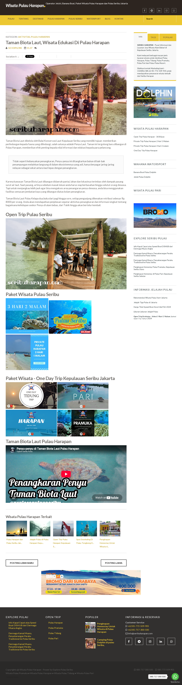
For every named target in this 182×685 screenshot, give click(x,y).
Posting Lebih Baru (22, 563)
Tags (153, 37)
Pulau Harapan (56, 18)
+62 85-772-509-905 (138, 626)
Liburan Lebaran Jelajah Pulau (146, 312)
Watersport (94, 18)
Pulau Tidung (54, 633)
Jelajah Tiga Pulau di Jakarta (145, 302)
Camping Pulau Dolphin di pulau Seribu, (105, 642)
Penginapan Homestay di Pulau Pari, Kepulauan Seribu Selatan (153, 275)
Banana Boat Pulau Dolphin (145, 172)
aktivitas (24, 36)
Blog (107, 18)
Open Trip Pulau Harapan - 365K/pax (149, 137)
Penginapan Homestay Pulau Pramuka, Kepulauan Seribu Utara (154, 268)
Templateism (12, 676)
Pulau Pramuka (55, 627)
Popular (167, 37)
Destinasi (38, 18)
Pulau (11, 18)
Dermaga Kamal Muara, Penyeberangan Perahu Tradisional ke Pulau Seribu (153, 254)
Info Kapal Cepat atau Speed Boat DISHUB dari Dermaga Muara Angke (153, 247)
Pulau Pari (53, 638)
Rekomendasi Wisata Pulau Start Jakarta (150, 298)
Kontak (119, 18)
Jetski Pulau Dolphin (142, 177)
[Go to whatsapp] (175, 676)
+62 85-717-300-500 (138, 629)
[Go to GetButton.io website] (175, 682)
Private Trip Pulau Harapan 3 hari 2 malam (151, 146)
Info (140, 36)
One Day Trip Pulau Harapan (145, 150)
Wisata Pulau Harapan (26, 5)
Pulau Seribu (75, 18)
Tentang (24, 18)
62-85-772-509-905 (157, 71)
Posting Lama (113, 563)
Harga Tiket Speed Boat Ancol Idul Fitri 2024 (152, 307)
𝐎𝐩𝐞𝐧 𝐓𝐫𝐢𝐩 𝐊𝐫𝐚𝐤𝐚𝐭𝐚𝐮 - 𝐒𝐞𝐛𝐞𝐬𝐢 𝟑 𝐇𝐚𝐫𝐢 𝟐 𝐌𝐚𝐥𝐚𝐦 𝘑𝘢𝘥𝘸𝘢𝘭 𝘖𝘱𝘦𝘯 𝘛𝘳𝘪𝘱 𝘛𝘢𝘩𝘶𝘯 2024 (155, 317)
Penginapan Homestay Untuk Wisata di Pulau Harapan (106, 627)
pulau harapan (40, 36)
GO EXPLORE (15, 47)
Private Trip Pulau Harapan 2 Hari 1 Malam (151, 141)
